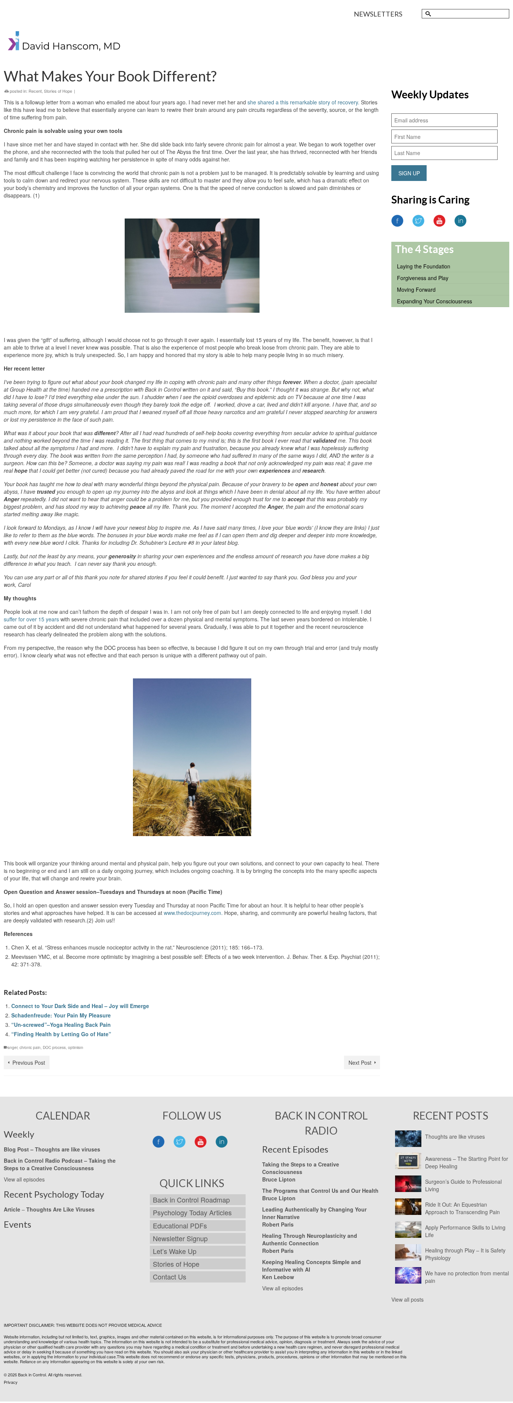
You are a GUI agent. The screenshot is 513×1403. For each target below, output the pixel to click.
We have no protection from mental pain (467, 1276)
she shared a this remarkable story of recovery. (303, 102)
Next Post (360, 1062)
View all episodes (24, 1179)
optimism (75, 1047)
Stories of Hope (58, 91)
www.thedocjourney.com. (193, 912)
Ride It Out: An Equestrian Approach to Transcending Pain (462, 1208)
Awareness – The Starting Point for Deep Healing (466, 1162)
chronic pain (30, 1047)
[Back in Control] (65, 42)
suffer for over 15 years (31, 619)
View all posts (407, 1299)
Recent (35, 91)
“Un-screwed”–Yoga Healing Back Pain (61, 1024)
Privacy (11, 1382)
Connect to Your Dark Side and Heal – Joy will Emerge (80, 1006)
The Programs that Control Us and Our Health (320, 1190)
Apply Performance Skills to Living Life (465, 1231)
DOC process (54, 1047)
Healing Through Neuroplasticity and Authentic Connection (309, 1239)
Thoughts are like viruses (455, 1136)
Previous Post (28, 1062)
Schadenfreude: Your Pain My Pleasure (61, 1015)
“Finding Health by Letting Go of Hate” (61, 1034)
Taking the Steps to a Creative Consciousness (60, 1164)
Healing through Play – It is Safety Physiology (465, 1253)
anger (12, 1047)
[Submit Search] (427, 13)
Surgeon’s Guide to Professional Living (463, 1185)
